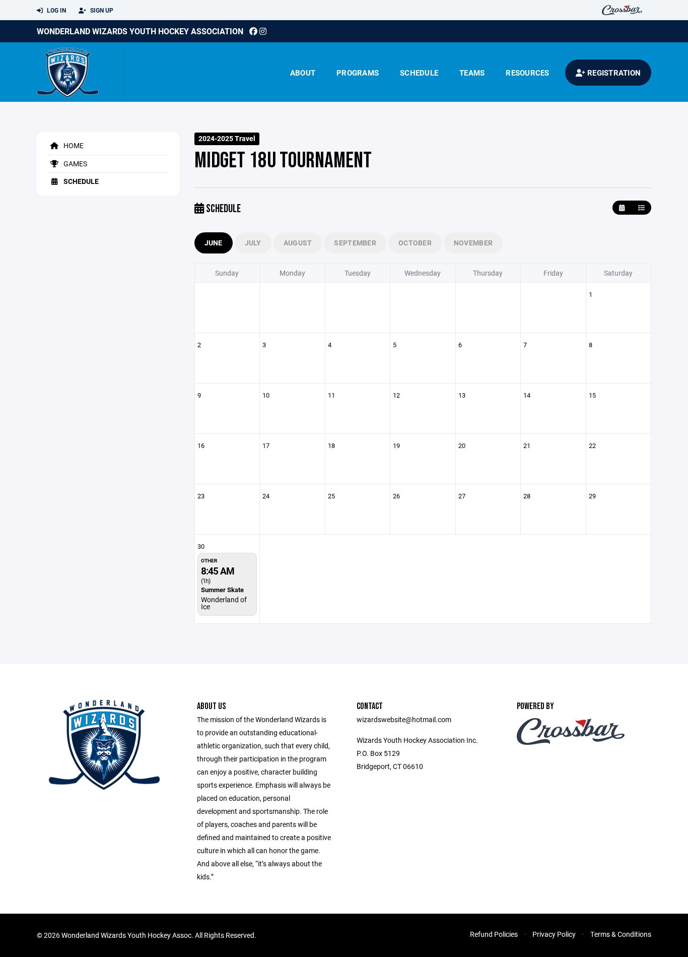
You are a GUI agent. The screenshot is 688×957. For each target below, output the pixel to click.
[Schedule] (641, 208)
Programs (357, 73)
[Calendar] (621, 208)
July (253, 242)
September (355, 242)
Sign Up (101, 10)
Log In (55, 10)
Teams (472, 73)
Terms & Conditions (620, 934)
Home (73, 145)
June (213, 242)
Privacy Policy (554, 934)
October (415, 242)
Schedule (419, 73)
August (298, 242)
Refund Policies (494, 934)
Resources (527, 73)
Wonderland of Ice (224, 603)
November (473, 242)
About (302, 73)
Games (74, 163)
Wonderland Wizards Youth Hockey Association (140, 31)
